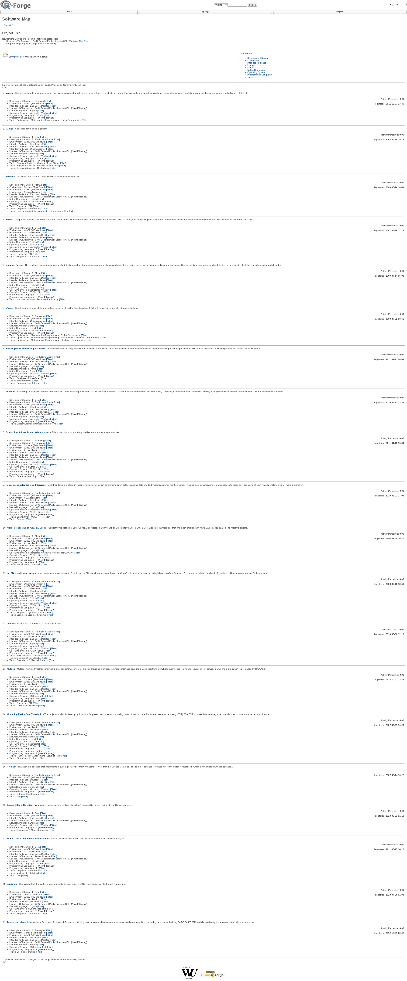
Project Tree (10, 25)
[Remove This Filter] (78, 41)
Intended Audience (256, 63)
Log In (392, 5)
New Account (402, 5)
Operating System (256, 72)
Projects (339, 12)
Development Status (257, 58)
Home (69, 12)
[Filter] (47, 101)
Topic (250, 77)
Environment (15, 57)
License (251, 65)
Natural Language (256, 70)
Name (250, 67)
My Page (205, 12)
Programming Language (259, 75)
